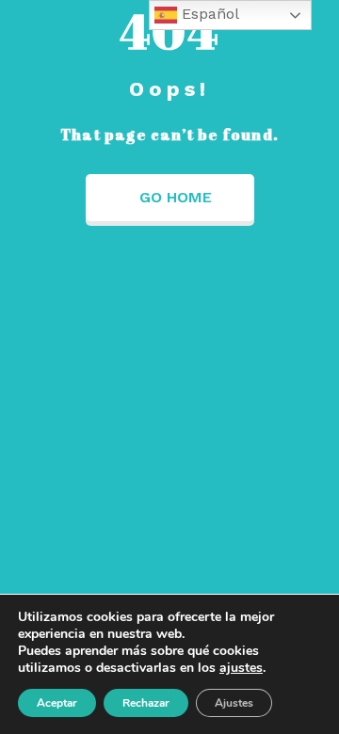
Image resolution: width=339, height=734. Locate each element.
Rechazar (146, 702)
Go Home (175, 197)
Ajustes (234, 702)
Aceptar (57, 702)
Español (208, 14)
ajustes (241, 668)
